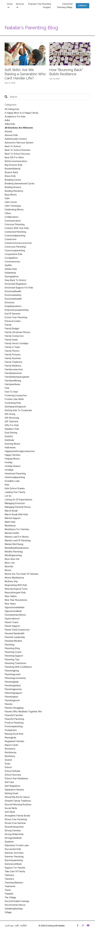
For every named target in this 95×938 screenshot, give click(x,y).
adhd (7, 120)
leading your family (15, 492)
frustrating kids (13, 402)
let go (8, 495)
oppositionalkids (13, 611)
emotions (9, 302)
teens (8, 890)
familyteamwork (13, 373)
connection (10, 239)
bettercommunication (16, 161)
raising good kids (14, 733)
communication (13, 220)
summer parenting (14, 856)
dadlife (8, 265)
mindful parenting (14, 551)
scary (7, 763)
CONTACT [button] (82, 6)
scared (8, 759)
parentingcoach (13, 674)
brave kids (10, 176)
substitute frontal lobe (17, 845)
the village (10, 897)
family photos (12, 350)
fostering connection (16, 395)
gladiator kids (12, 429)
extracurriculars (13, 321)
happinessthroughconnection (20, 451)
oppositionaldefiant (14, 607)
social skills (11, 808)
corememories (12, 261)
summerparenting (14, 860)
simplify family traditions (18, 800)
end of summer (13, 313)
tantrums (9, 875)
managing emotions (15, 503)
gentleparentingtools (15, 406)
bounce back (11, 172)
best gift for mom (14, 157)
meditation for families (17, 529)
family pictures (13, 354)
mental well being (14, 544)
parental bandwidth (14, 633)
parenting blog (12, 648)
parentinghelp (12, 681)
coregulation (11, 257)
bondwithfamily (12, 168)
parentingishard (13, 685)
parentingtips (11, 696)
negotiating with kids (16, 585)
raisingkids (10, 737)
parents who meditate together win (23, 711)
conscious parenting (15, 246)
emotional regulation (16, 283)
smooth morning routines (18, 804)
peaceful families (14, 715)
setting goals (11, 793)
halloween (10, 447)
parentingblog (12, 670)
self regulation (12, 785)
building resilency (14, 191)
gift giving (10, 414)
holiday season (13, 466)
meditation (10, 525)
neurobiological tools (16, 588)
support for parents (15, 867)
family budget (12, 328)
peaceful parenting (14, 719)
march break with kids (16, 514)
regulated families (14, 741)
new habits (11, 596)
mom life (10, 562)
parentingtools (12, 700)
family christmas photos (17, 332)
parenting (9, 644)
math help (10, 521)
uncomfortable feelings (17, 901)
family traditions (13, 362)
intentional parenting (15, 473)
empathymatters (13, 306)
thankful (9, 893)
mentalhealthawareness (17, 548)
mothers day (11, 581)
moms (8, 570)
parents (9, 704)
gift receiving (12, 417)
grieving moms (12, 443)
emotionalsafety (13, 295)
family (8, 324)
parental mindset (13, 640)
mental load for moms (17, 536)
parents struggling (14, 707)
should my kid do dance (17, 797)
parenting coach (13, 652)
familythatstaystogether (17, 376)
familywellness (12, 384)
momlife (9, 566)
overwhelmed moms (15, 614)
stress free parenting (16, 819)
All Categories (12, 109)
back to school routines (17, 150)
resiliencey (10, 752)
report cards (11, 745)
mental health (12, 533)
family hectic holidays (16, 343)
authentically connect (16, 138)
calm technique (13, 205)
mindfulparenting (13, 555)
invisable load (12, 481)
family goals (11, 339)
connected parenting (15, 231)
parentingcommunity (15, 678)
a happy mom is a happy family (21, 112)
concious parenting (15, 224)
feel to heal (11, 391)
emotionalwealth (13, 298)
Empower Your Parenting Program (39, 5)
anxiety (8, 131)
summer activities (14, 852)
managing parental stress (18, 507)
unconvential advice (15, 904)
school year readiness (16, 778)
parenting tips (12, 659)
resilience (10, 748)
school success (13, 774)
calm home (11, 202)
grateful (9, 436)
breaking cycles (13, 179)
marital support (13, 518)
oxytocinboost (12, 618)
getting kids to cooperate (18, 410)
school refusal (12, 771)
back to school (13, 146)
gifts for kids (12, 425)
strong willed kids (14, 834)
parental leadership (15, 637)
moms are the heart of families (21, 574)
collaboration (11, 217)
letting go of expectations (18, 499)
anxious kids (11, 135)
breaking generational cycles (19, 183)
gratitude (9, 440)
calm (7, 198)
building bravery (13, 187)
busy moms (11, 194)
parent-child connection (17, 629)
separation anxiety (14, 789)
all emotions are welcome (19, 127)
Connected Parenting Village (64, 5)
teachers (9, 878)
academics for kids (15, 116)
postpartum (11, 730)
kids (7, 484)
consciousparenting (15, 250)
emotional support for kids (19, 287)
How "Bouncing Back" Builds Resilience (66, 72)
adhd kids (10, 124)
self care (9, 782)
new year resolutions (16, 600)
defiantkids (10, 272)
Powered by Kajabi (83, 932)
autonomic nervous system (19, 142)
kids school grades (15, 488)
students (9, 841)
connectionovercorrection (18, 243)
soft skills (10, 812)
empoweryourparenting (16, 310)
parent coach (11, 622)
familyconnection (14, 369)
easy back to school (15, 280)
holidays (9, 469)
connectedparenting (15, 235)
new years (10, 603)
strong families (13, 830)
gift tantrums (11, 421)
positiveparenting (14, 726)
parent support (12, 626)
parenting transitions (15, 663)
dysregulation (12, 276)
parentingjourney (13, 689)
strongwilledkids (13, 838)
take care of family (15, 871)
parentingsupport (13, 693)
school (8, 767)
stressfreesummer (14, 826)
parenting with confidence (18, 667)
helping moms (12, 458)
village (8, 912)
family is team (12, 347)
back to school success (17, 153)
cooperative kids (13, 254)
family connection (14, 336)
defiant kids (11, 269)
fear (7, 388)
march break (11, 510)
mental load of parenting (18, 540)
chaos (8, 213)
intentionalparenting (15, 477)
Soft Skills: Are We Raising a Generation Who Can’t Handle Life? (25, 74)
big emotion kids (13, 164)
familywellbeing (13, 380)
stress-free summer (15, 823)
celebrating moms (14, 209)
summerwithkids (13, 864)
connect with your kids (17, 228)
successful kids (13, 849)
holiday (8, 462)
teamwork (10, 886)
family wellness (13, 365)
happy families (12, 455)
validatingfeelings (14, 908)
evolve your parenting (16, 317)
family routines (13, 358)
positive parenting (14, 722)
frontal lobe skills (14, 399)
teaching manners (14, 882)
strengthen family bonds (17, 815)
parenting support (14, 655)
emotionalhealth (13, 291)
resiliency (10, 756)
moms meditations (14, 577)
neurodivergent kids (15, 592)
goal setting (11, 432)
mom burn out (12, 559)
